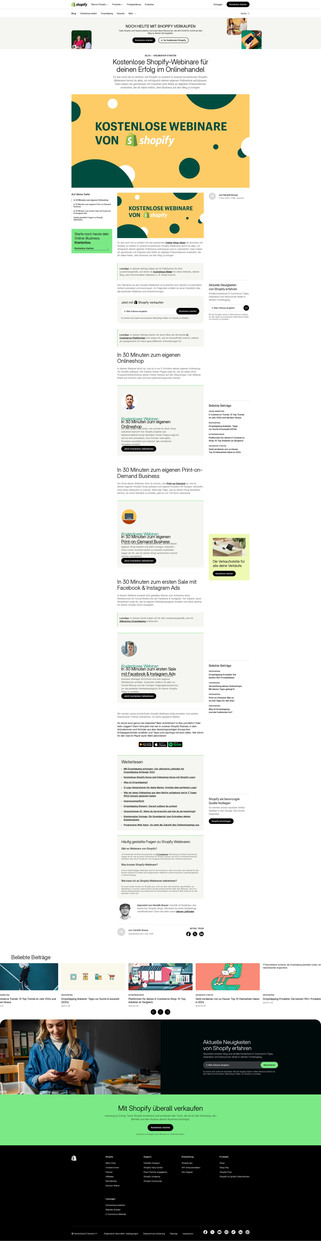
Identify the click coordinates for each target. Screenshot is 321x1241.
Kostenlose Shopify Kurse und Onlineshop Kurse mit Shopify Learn (159, 777)
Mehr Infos (111, 1163)
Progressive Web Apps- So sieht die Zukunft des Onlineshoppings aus (161, 825)
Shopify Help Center (153, 1167)
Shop (222, 1163)
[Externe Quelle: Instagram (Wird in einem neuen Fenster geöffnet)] (226, 1232)
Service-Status (112, 1185)
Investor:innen (112, 1167)
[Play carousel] (160, 1012)
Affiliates (110, 1176)
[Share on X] (195, 934)
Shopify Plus (226, 1172)
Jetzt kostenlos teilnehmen (138, 448)
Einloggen (218, 4)
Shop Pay (224, 1167)
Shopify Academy (152, 1176)
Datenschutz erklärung (154, 1233)
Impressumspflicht (134, 801)
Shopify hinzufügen (221, 821)
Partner (109, 1172)
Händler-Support (152, 1163)
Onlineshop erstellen (115, 1205)
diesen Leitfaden (185, 911)
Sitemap (174, 1233)
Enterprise (149, 4)
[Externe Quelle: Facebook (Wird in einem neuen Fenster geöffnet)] (205, 1232)
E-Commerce (162, 854)
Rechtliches (111, 1181)
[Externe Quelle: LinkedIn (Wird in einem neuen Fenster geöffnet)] (240, 1232)
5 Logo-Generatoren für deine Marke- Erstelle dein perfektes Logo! (160, 787)
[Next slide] (167, 1012)
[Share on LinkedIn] (201, 934)
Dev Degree (187, 1172)
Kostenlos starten (238, 4)
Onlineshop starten (88, 13)
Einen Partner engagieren (155, 1172)
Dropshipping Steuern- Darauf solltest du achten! (150, 806)
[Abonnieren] (246, 308)
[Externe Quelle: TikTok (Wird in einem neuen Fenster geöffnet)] (233, 1232)
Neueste (121, 13)
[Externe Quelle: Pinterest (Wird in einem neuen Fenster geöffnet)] (248, 1232)
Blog (73, 13)
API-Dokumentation (191, 1167)
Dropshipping (107, 13)
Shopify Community (153, 1181)
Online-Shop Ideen (175, 242)
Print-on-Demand (176, 483)
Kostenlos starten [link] (187, 311)
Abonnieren (269, 1065)
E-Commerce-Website (116, 1214)
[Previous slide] (153, 1012)
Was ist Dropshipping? (136, 782)
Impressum (188, 1233)
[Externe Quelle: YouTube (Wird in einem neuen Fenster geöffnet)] (219, 1232)
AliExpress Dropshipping (132, 621)
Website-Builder (113, 1209)
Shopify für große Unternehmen (235, 1176)
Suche (244, 13)
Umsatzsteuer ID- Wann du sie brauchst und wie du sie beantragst (159, 811)
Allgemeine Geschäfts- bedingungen (121, 1233)
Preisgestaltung (134, 4)
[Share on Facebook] (188, 934)
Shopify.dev (187, 1163)
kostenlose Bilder (162, 271)
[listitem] (160, 985)
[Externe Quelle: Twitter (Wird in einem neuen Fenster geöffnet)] (212, 1232)
